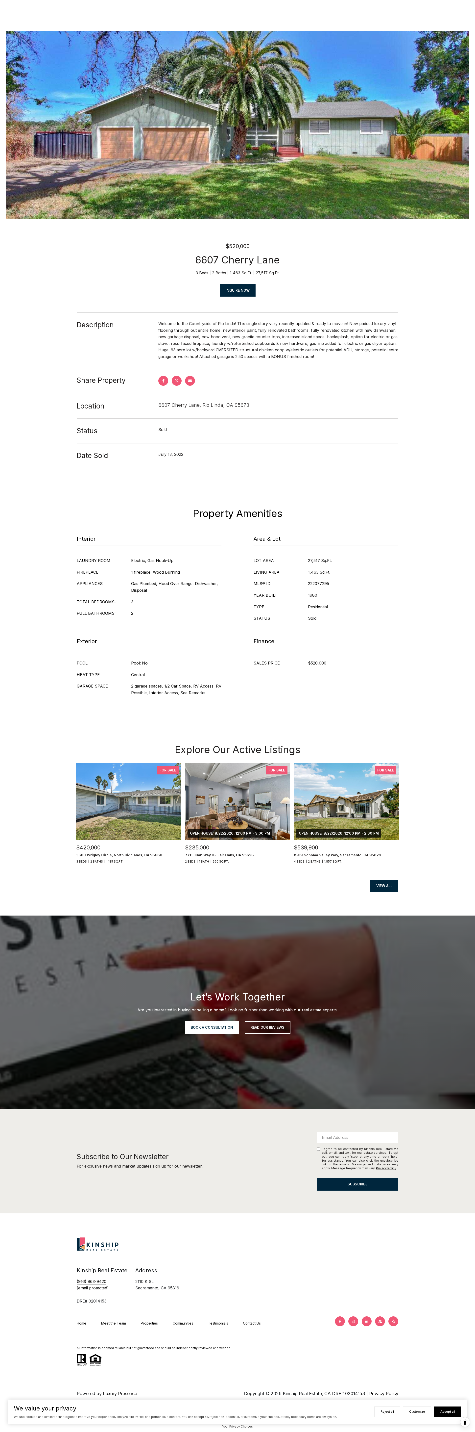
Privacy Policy (386, 1168)
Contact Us (252, 1323)
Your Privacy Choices (237, 1426)
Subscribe (357, 1184)
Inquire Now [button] (238, 290)
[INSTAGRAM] (353, 1321)
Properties (149, 1323)
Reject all (387, 1411)
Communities (183, 1323)
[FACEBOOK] (340, 1321)
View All (384, 886)
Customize (417, 1411)
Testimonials (218, 1323)
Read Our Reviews (268, 1027)
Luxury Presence (120, 1393)
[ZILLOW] (380, 1321)
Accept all (447, 1411)
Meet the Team (113, 1323)
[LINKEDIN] (367, 1321)
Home (81, 1323)
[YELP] (393, 1321)
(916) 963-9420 (91, 1281)
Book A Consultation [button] (212, 1027)
